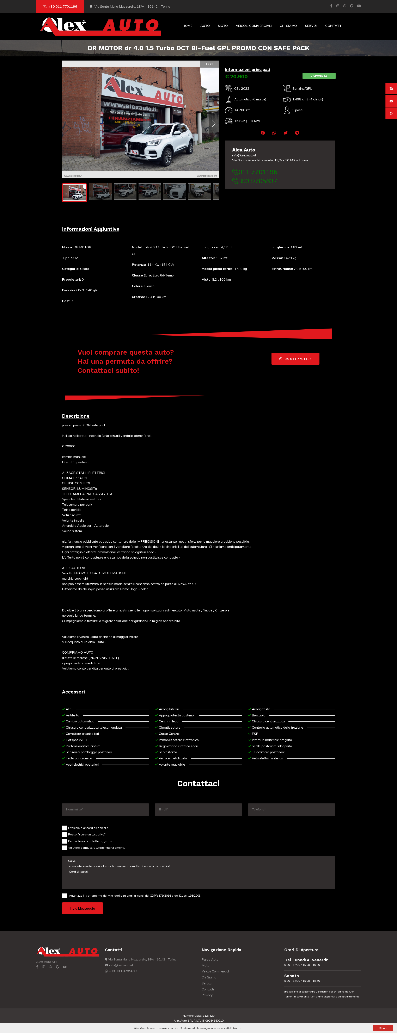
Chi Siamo (288, 26)
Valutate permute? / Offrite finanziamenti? (96, 848)
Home (187, 26)
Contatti (333, 26)
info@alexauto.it (244, 155)
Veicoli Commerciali (216, 971)
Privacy (207, 995)
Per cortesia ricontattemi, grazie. (90, 841)
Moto (223, 26)
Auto (205, 26)
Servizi (311, 26)
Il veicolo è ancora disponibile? (88, 828)
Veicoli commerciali (254, 26)
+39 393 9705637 (122, 971)
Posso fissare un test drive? (86, 834)
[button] (262, 133)
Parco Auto (210, 959)
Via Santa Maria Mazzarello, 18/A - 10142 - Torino (270, 160)
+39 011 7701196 (63, 6)
